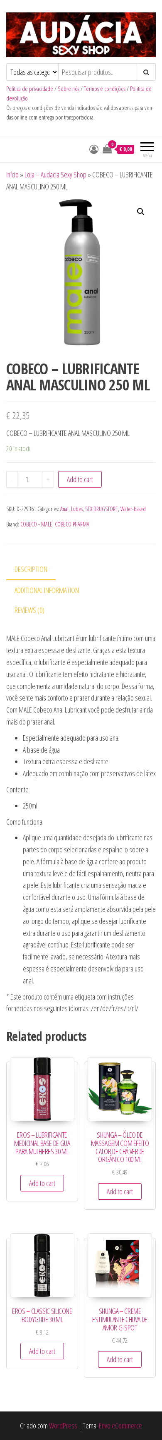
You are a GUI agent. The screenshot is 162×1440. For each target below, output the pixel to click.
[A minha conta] (93, 149)
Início (12, 174)
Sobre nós (68, 89)
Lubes (77, 509)
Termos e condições (104, 89)
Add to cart (80, 479)
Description (31, 569)
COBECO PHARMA (72, 524)
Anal (64, 509)
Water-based (133, 509)
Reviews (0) (29, 610)
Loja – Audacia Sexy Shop (55, 174)
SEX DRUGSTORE (101, 509)
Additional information (47, 590)
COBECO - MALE (36, 524)
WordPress (63, 1425)
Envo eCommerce (120, 1425)
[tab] (37, 569)
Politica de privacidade (29, 89)
